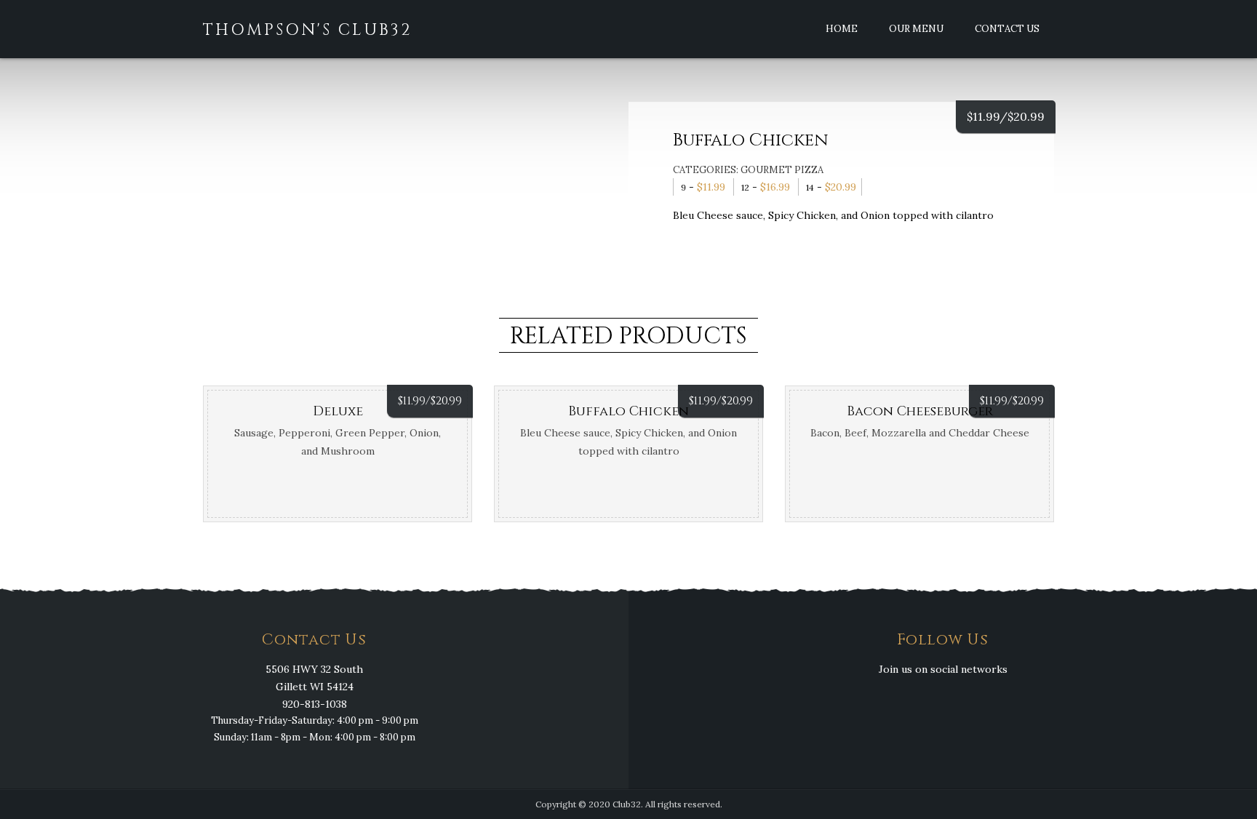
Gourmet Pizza (782, 170)
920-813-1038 (314, 704)
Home (842, 29)
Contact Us (1007, 29)
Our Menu (916, 29)
